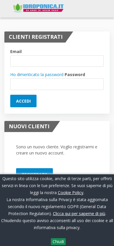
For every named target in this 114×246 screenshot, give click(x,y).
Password (75, 74)
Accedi (23, 101)
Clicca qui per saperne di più (79, 213)
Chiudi (58, 241)
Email (16, 51)
